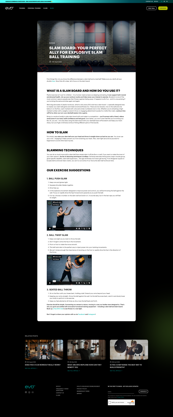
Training (22, 8)
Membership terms (83, 391)
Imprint (79, 393)
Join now (163, 8)
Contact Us (149, 1)
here (53, 81)
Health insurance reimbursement (88, 386)
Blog (52, 8)
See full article (30, 368)
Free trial (151, 8)
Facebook (81, 314)
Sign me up (143, 391)
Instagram (91, 314)
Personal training (34, 8)
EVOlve (52, 43)
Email (109, 391)
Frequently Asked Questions (62, 389)
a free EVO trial (58, 309)
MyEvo (156, 1)
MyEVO (58, 386)
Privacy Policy (82, 389)
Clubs (45, 8)
